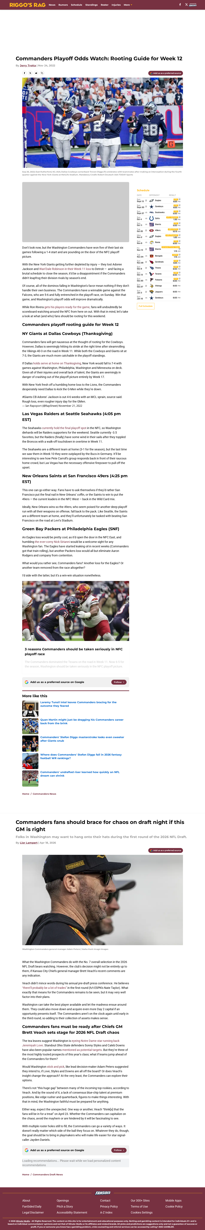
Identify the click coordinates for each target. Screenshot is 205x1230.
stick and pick (55, 1066)
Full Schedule (146, 306)
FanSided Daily (31, 1206)
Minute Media (23, 1221)
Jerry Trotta (28, 65)
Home (25, 793)
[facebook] (180, 4)
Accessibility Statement (72, 1212)
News (52, 4)
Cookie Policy (174, 1206)
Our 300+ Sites (140, 1200)
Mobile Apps (173, 1200)
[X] (186, 4)
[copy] (42, 73)
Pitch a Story (65, 1206)
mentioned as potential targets (82, 1050)
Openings (63, 1200)
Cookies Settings (141, 1212)
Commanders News (44, 793)
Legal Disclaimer (33, 1212)
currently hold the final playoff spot (64, 428)
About (26, 1200)
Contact (105, 1200)
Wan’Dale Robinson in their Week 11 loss (65, 269)
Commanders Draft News (48, 1174)
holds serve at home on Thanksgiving (57, 363)
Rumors (63, 4)
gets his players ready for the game (67, 307)
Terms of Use (139, 1206)
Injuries (116, 4)
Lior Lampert (29, 842)
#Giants (27, 397)
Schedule (76, 4)
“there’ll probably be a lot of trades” (44, 987)
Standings (91, 4)
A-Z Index (106, 1212)
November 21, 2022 (70, 406)
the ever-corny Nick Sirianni (52, 541)
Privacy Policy (109, 1206)
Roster (104, 4)
